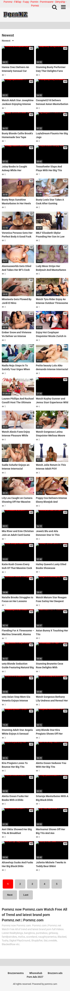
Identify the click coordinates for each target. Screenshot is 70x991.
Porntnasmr (46, 1)
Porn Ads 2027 (35, 976)
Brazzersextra (16, 973)
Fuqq (26, 1)
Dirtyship (60, 1)
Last (25, 894)
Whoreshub (35, 973)
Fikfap (17, 1)
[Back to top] (63, 983)
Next (10, 894)
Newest (6, 40)
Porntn (34, 1)
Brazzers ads (55, 973)
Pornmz (8, 1)
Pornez (35, 5)
